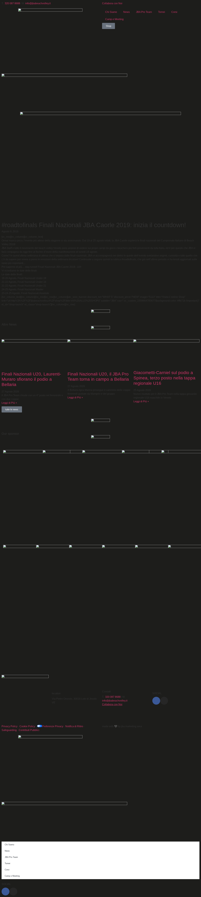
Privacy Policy (9, 726)
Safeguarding (9, 730)
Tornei (161, 12)
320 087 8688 (12, 3)
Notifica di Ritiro (74, 726)
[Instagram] (164, 701)
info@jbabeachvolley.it (38, 3)
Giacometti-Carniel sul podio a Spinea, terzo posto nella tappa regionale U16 (164, 378)
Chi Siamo (111, 12)
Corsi (174, 12)
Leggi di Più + (9, 403)
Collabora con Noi (112, 3)
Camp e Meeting (114, 19)
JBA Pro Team (144, 12)
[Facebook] (156, 701)
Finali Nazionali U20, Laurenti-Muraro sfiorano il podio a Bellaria (31, 379)
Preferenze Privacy (52, 726)
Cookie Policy (27, 726)
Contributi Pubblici (29, 730)
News (126, 12)
